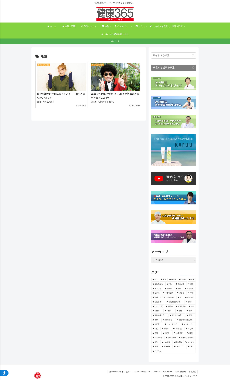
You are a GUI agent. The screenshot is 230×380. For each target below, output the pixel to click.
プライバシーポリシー (162, 372)
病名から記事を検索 (164, 67)
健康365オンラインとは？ (120, 372)
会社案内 (192, 372)
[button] (193, 55)
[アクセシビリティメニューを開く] (4, 373)
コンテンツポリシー (142, 372)
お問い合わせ (180, 372)
